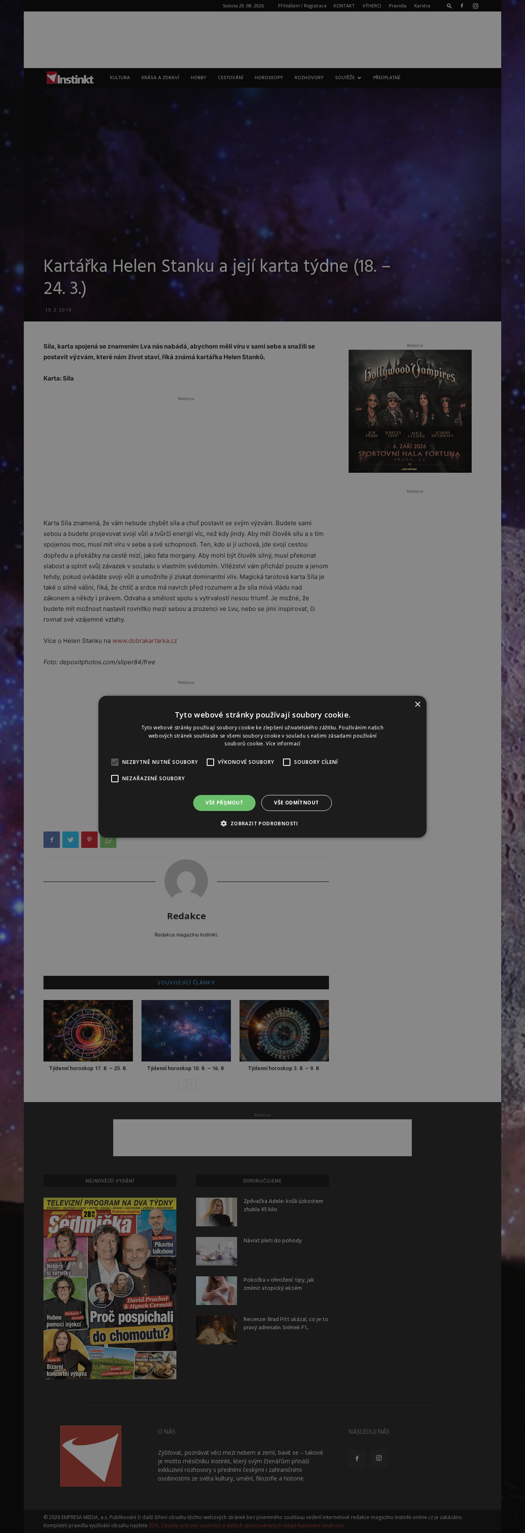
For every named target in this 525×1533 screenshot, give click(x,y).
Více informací (283, 743)
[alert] (262, 766)
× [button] (417, 704)
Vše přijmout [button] (224, 802)
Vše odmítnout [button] (296, 802)
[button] (262, 823)
